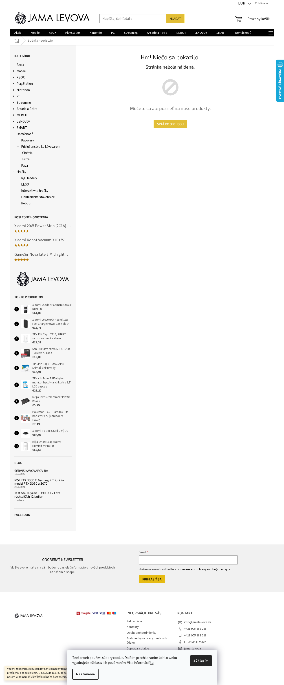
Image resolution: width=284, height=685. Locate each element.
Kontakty (133, 627)
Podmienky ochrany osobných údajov (147, 640)
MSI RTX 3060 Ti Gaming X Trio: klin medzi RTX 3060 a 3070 (39, 481)
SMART (22, 127)
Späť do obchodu (170, 124)
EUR (242, 3)
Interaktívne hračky (34, 190)
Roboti (26, 203)
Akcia (20, 65)
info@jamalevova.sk (197, 622)
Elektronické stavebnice (38, 197)
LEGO (25, 184)
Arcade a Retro (27, 109)
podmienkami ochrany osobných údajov (203, 569)
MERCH (22, 115)
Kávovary (27, 140)
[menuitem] (18, 32)
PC (19, 96)
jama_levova (192, 648)
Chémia (27, 153)
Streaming (24, 102)
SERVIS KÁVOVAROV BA (31, 470)
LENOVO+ (24, 121)
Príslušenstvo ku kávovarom (40, 146)
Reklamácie (134, 621)
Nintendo (23, 90)
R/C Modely (29, 178)
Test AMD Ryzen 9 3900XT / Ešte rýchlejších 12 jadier (37, 494)
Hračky (21, 172)
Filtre (26, 159)
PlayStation (25, 83)
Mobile (21, 71)
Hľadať (175, 18)
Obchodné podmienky (141, 633)
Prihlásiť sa (152, 579)
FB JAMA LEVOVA (195, 642)
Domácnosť (25, 134)
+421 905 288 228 (195, 629)
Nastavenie (85, 674)
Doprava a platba (138, 648)
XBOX (21, 77)
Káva (24, 165)
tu (152, 662)
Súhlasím (201, 660)
